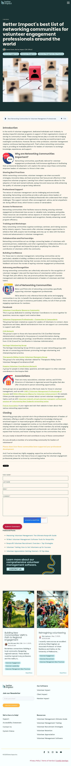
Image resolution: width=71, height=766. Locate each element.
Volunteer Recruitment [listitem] (47, 659)
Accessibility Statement (12, 723)
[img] (61, 119)
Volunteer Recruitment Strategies (50, 727)
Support (6, 719)
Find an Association (10, 406)
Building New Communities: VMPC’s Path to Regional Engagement (16, 636)
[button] (68, 2)
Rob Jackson (46, 636)
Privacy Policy (35, 761)
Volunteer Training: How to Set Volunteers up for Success (28, 547)
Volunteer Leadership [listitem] (12, 666)
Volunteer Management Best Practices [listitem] (18, 669)
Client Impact (42, 694)
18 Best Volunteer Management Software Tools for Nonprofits (30, 539)
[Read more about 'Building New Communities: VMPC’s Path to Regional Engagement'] (18, 609)
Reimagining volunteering (52, 632)
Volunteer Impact (43, 690)
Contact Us (7, 727)
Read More (29, 673)
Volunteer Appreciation (46, 734)
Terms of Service (48, 761)
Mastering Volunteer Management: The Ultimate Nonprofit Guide (31, 535)
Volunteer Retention (44, 730)
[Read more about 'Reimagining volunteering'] (52, 609)
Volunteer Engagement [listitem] (13, 663)
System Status (8, 731)
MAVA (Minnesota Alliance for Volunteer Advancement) (35, 394)
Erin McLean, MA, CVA (15, 643)
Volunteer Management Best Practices (51, 54)
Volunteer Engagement (11, 54)
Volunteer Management (28, 54)
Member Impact (43, 698)
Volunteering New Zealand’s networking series (30, 401)
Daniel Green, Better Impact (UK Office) (19, 49)
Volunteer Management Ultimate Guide (52, 719)
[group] (35, 119)
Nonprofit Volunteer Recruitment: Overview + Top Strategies (29, 543)
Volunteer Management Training (49, 723)
